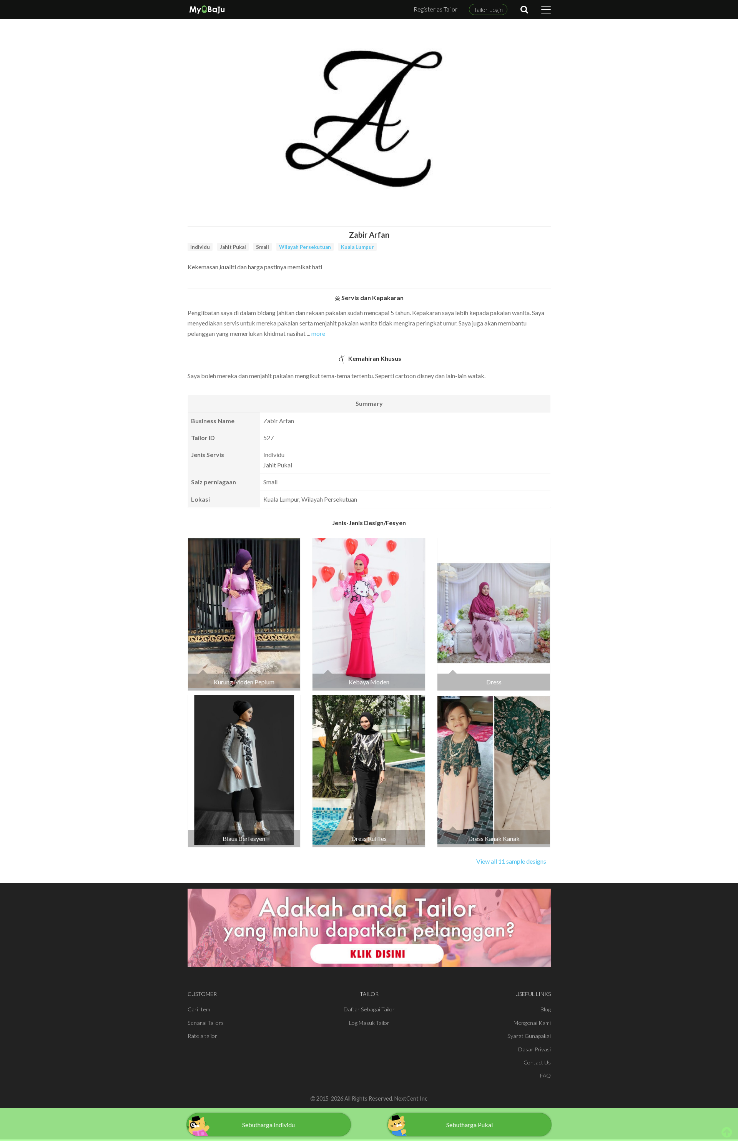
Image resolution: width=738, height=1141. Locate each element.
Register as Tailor (435, 9)
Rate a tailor (202, 1036)
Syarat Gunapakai (529, 1036)
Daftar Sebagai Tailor (369, 1009)
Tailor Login (488, 9)
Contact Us (537, 1062)
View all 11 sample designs (511, 861)
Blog (545, 1009)
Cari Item (199, 1009)
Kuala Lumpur (357, 247)
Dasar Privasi (534, 1049)
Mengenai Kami (532, 1022)
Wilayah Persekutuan (305, 247)
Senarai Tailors (206, 1022)
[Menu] (546, 9)
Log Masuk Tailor (369, 1022)
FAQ (545, 1075)
